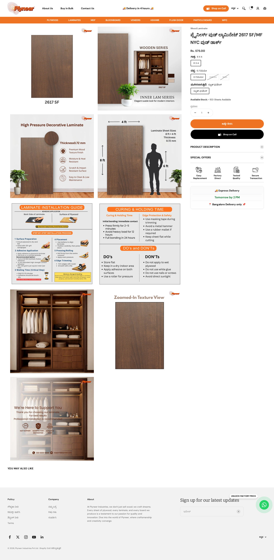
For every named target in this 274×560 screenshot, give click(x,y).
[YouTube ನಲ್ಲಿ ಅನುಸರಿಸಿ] (34, 537)
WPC (224, 20)
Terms (11, 523)
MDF (93, 20)
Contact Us (87, 8)
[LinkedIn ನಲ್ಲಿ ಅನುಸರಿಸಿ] (42, 537)
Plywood (52, 20)
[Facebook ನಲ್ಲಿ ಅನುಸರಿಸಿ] (10, 537)
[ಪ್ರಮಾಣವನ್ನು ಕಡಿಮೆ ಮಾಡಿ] (195, 113)
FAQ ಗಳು (52, 512)
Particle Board (202, 20)
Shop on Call (219, 8)
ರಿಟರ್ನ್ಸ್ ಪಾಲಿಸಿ (14, 512)
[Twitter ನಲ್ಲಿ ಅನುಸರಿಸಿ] (18, 537)
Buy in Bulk (67, 8)
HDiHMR (154, 20)
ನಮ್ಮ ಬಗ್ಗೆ (52, 506)
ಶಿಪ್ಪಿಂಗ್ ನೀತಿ (13, 517)
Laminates (74, 20)
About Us (47, 8)
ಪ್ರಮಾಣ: (194, 106)
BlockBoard (113, 20)
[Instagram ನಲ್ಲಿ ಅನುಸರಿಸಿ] (26, 537)
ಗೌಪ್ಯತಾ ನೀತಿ (13, 506)
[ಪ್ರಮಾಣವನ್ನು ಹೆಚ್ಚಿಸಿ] (208, 113)
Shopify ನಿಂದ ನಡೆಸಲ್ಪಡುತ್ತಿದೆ (50, 548)
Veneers (135, 20)
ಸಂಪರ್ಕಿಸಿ (52, 517)
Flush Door (176, 20)
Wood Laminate (198, 28)
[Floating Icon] (264, 505)
